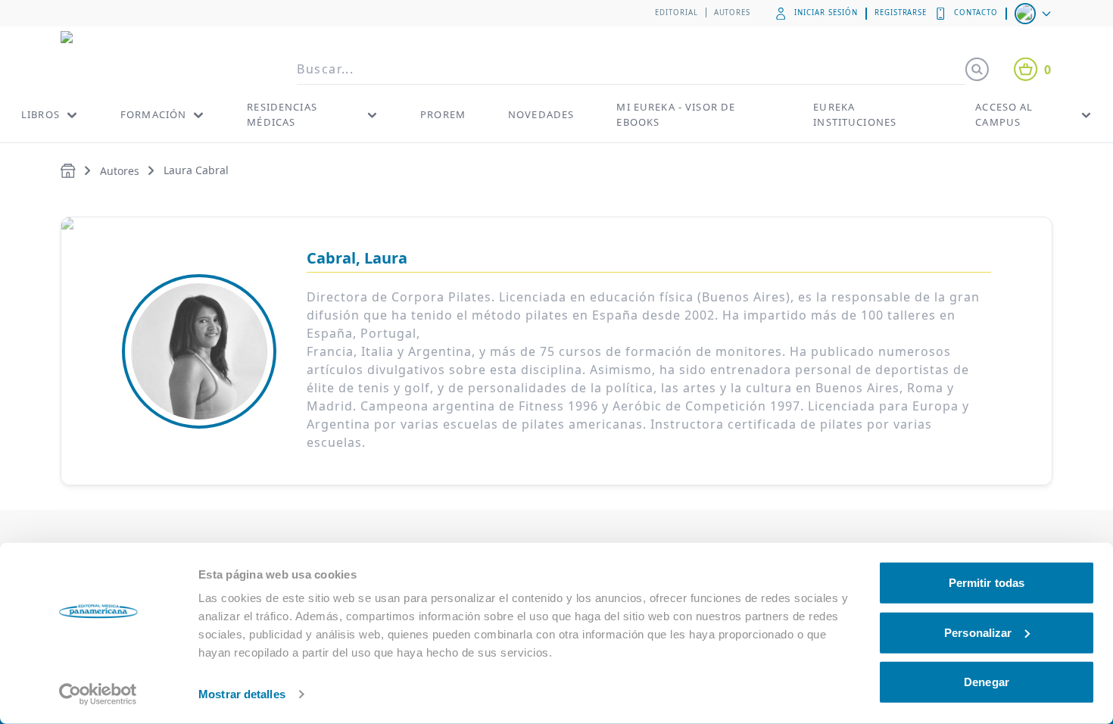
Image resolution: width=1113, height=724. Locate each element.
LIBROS (40, 114)
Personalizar (978, 632)
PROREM (443, 114)
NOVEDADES (541, 114)
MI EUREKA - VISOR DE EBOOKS (675, 114)
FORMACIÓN (153, 114)
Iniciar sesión (825, 12)
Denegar (986, 682)
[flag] (1034, 14)
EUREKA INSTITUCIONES (854, 114)
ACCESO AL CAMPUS (1004, 114)
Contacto (976, 12)
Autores (732, 12)
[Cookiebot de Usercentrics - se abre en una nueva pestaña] (98, 694)
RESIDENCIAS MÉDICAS (282, 114)
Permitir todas (986, 582)
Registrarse (901, 12)
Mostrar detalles (241, 694)
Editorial (676, 12)
